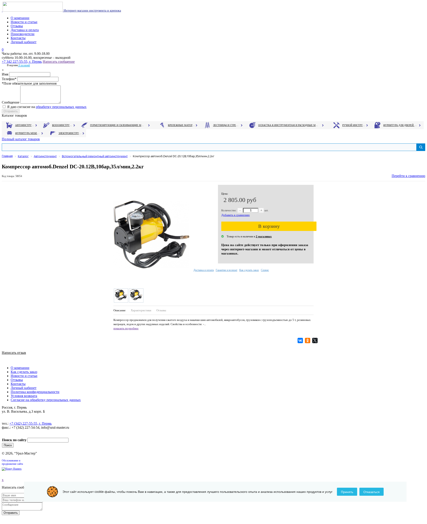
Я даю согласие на (47, 107)
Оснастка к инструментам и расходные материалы (288, 125)
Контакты (18, 38)
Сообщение (10, 102)
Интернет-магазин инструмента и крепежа (92, 10)
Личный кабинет (23, 42)
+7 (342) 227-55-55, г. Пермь (30, 423)
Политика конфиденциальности (35, 392)
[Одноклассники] (308, 340)
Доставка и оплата (25, 30)
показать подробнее (126, 328)
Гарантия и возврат (226, 270)
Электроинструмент (70, 133)
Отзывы (17, 26)
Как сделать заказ (249, 270)
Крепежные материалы (181, 125)
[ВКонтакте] (301, 340)
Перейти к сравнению (408, 176)
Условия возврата (24, 396)
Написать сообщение (59, 61)
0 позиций (24, 65)
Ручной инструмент (354, 125)
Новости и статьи (24, 22)
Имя (5, 74)
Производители (22, 34)
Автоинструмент (25, 125)
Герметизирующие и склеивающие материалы (117, 125)
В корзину (269, 226)
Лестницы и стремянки (226, 125)
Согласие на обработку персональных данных (46, 400)
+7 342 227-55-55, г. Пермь (22, 61)
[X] (315, 340)
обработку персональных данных (61, 107)
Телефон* (9, 79)
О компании (20, 18)
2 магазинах (264, 236)
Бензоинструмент (62, 125)
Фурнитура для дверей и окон (400, 125)
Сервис (265, 270)
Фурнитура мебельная (28, 133)
